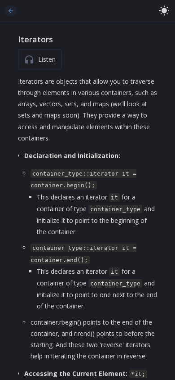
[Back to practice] (10, 10)
